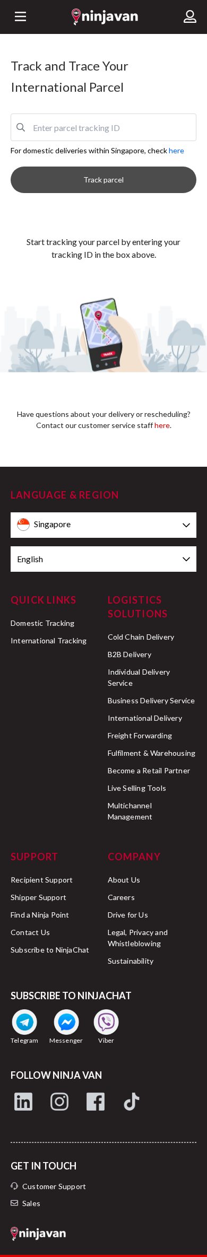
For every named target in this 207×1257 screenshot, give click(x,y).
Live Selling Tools (137, 787)
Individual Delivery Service (139, 677)
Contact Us (30, 932)
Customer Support (54, 1186)
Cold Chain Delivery (141, 636)
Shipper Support (38, 897)
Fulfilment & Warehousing (152, 752)
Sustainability (131, 960)
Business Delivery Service (151, 700)
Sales (31, 1203)
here (176, 150)
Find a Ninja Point (40, 914)
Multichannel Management (130, 811)
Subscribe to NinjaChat (50, 949)
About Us (124, 879)
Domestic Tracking (42, 622)
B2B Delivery (129, 654)
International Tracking (49, 640)
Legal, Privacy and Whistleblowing (138, 938)
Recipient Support (42, 879)
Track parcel (103, 179)
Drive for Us (128, 914)
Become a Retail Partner (149, 770)
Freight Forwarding (140, 735)
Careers (121, 897)
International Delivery (145, 717)
